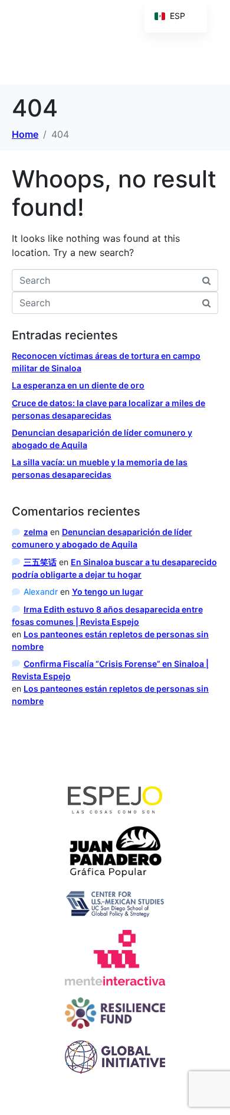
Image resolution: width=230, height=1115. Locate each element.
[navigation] (175, 16)
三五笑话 (40, 562)
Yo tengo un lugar (107, 591)
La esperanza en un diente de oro (78, 385)
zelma (36, 532)
